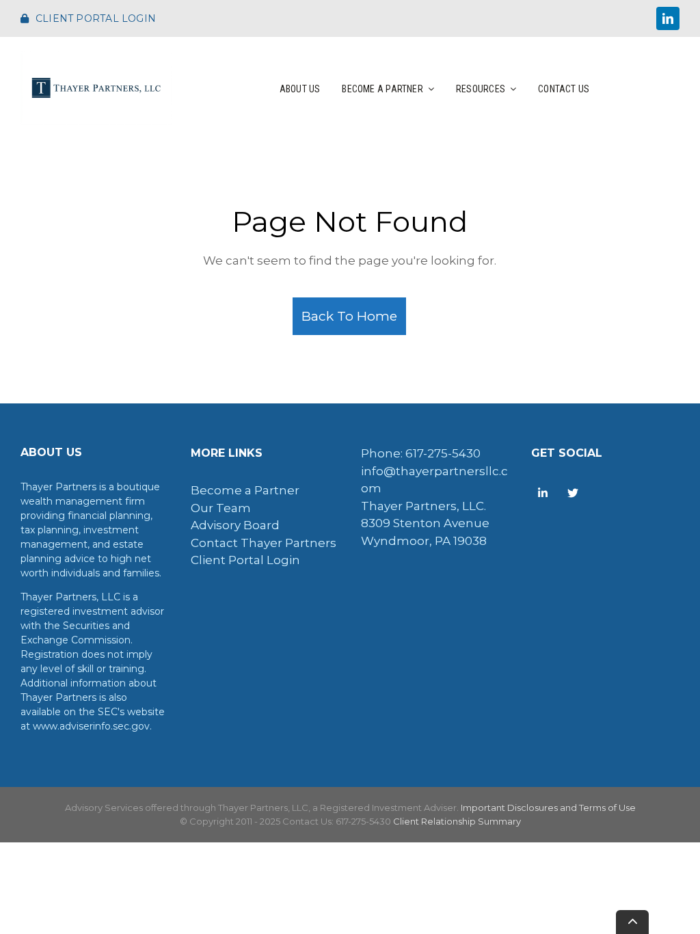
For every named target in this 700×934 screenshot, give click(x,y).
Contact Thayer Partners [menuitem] (263, 543)
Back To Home (349, 316)
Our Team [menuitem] (221, 508)
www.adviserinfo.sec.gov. (92, 726)
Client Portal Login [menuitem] (245, 560)
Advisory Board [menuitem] (235, 525)
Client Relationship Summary (457, 821)
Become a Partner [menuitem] (245, 490)
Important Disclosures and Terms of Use (548, 807)
